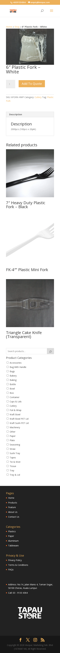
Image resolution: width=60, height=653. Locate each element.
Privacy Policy (15, 560)
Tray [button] (12, 470)
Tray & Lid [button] (15, 474)
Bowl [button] (12, 388)
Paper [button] (13, 436)
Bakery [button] (13, 375)
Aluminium (13, 540)
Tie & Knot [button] (15, 461)
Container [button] (14, 397)
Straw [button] (12, 448)
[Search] (50, 351)
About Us (12, 512)
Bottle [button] (13, 384)
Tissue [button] (13, 466)
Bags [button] (12, 371)
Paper (11, 536)
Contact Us (13, 516)
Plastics (12, 531)
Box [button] (12, 392)
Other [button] (12, 431)
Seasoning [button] (15, 444)
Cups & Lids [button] (16, 401)
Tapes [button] (13, 457)
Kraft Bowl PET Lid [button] (19, 418)
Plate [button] (12, 440)
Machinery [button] (15, 427)
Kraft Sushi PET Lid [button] (19, 423)
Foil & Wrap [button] (15, 410)
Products (12, 502)
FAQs (11, 569)
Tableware (13, 545)
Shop (17, 26)
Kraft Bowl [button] (15, 414)
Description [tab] (15, 114)
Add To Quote (32, 84)
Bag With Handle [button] (18, 367)
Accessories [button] (16, 362)
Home (9, 26)
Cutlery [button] (13, 405)
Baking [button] (13, 380)
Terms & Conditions (18, 564)
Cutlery (38, 97)
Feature (12, 507)
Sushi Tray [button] (15, 453)
